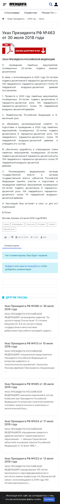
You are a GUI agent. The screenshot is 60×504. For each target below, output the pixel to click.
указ (7, 224)
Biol (44, 237)
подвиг (42, 224)
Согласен (49, 499)
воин (52, 224)
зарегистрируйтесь (29, 266)
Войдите (9, 266)
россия (31, 224)
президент (18, 224)
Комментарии (12, 245)
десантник (10, 229)
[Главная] (3, 19)
